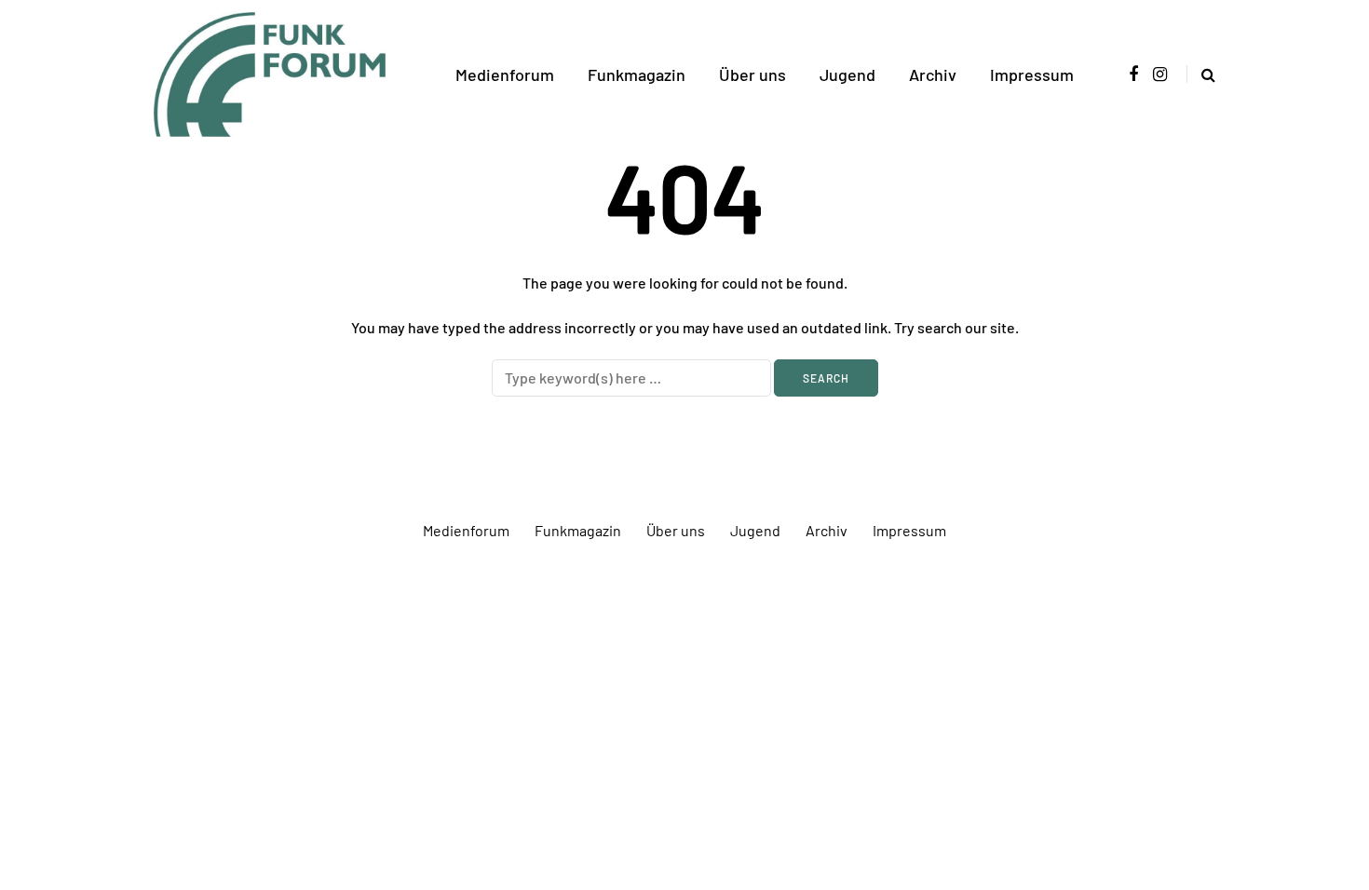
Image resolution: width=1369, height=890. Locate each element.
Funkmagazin (636, 74)
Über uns (752, 74)
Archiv (932, 74)
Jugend (847, 74)
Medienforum (504, 74)
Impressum (1032, 74)
